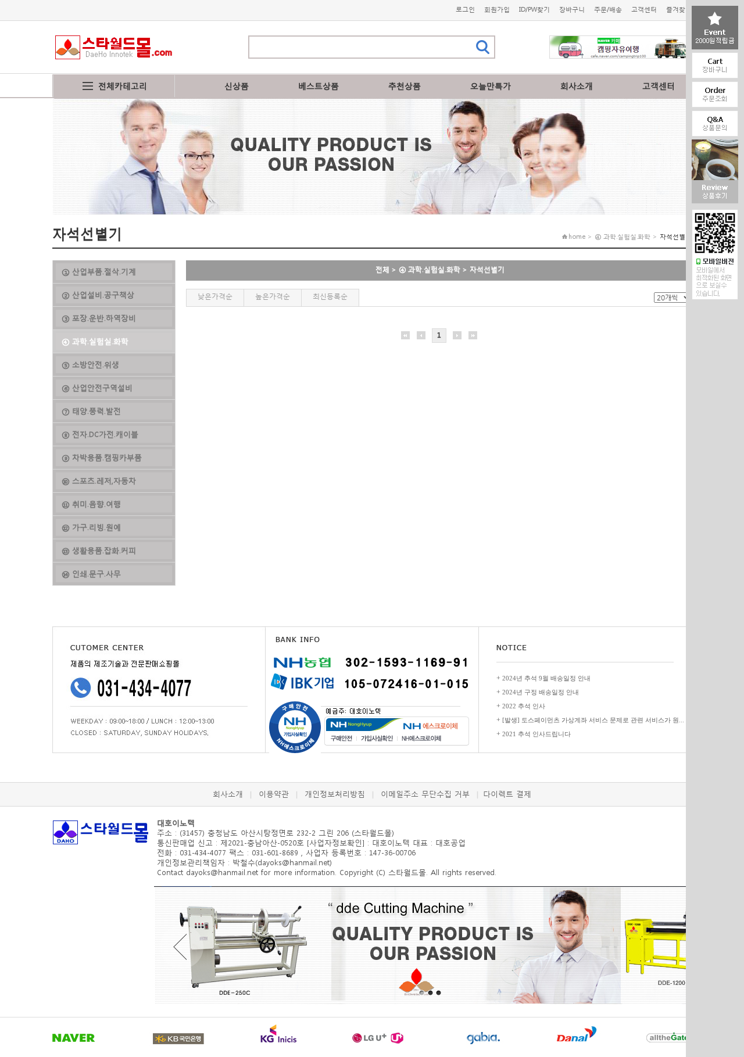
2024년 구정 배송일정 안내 (540, 692)
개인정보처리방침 (335, 794)
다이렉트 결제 (507, 794)
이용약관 (274, 794)
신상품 (236, 85)
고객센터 (644, 9)
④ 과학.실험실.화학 (429, 269)
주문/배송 (608, 9)
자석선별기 (487, 269)
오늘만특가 (490, 85)
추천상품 (404, 85)
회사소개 (576, 85)
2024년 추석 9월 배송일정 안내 (546, 678)
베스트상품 (318, 85)
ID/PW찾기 (534, 9)
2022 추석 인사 (523, 706)
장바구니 (572, 9)
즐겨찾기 (679, 9)
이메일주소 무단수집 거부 (425, 794)
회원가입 (497, 9)
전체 (382, 269)
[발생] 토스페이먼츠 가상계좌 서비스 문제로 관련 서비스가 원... (593, 719)
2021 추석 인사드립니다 (536, 733)
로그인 (465, 9)
